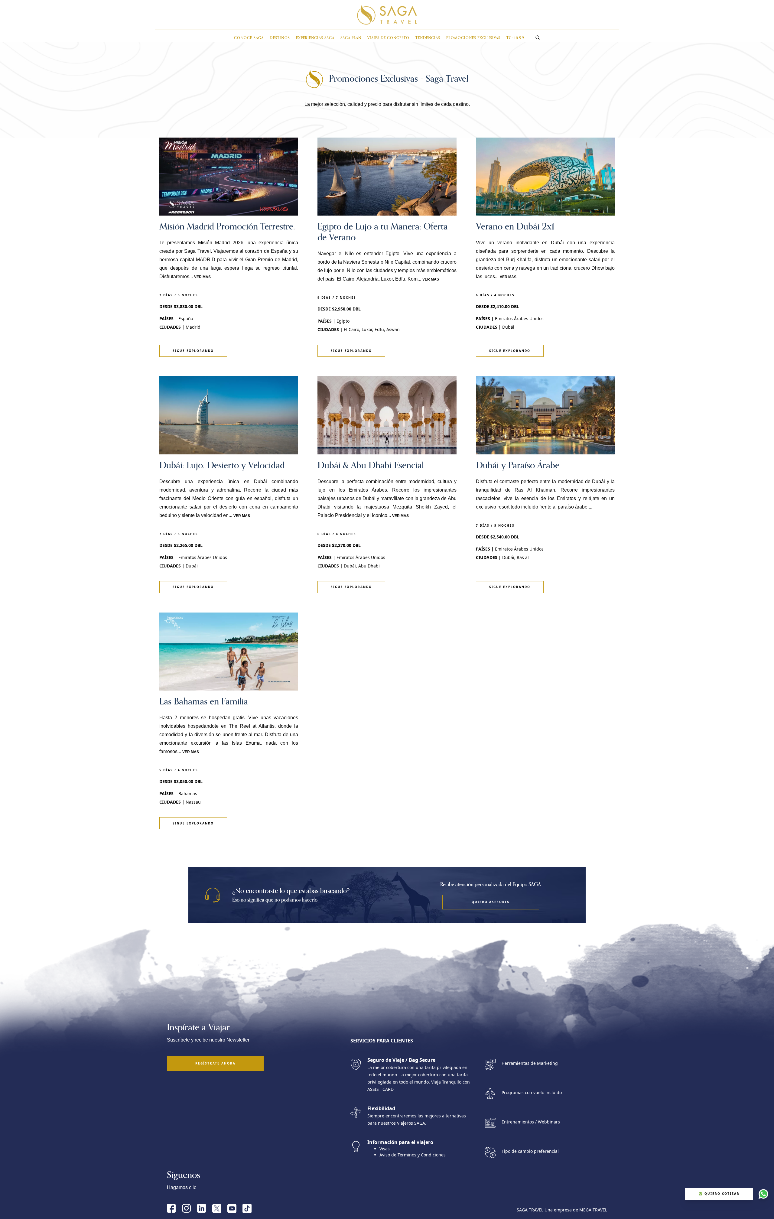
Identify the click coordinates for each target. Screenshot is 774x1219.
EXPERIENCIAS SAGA (315, 38)
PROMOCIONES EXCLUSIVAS (473, 38)
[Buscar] (537, 37)
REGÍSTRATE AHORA (215, 1063)
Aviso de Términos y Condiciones (412, 1155)
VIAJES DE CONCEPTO (388, 38)
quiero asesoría (490, 902)
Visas (384, 1149)
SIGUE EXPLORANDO (193, 351)
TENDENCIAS (427, 38)
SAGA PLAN (350, 38)
